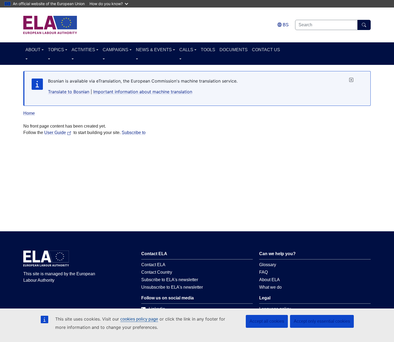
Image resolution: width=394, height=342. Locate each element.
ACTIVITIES (83, 49)
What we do (270, 287)
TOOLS (208, 49)
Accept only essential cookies (322, 321)
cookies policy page (139, 319)
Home (29, 113)
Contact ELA (153, 264)
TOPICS (56, 49)
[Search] (364, 25)
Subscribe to (134, 132)
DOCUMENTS (234, 49)
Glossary (267, 264)
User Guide (55, 132)
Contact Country (156, 272)
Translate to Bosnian (68, 91)
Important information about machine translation (142, 91)
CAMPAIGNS (115, 49)
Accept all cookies (267, 321)
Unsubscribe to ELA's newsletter (172, 287)
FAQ (263, 272)
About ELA (269, 279)
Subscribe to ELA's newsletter (169, 279)
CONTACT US (266, 49)
